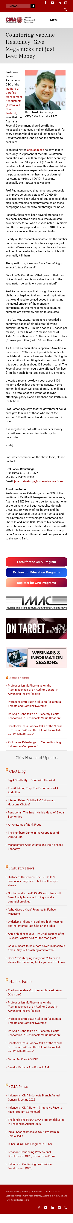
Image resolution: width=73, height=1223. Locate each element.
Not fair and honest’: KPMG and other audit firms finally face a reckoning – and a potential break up (34, 897)
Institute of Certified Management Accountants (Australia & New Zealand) (14, 101)
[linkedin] (59, 2)
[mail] (65, 2)
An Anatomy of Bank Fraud (24, 824)
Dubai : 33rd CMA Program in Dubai (30, 1144)
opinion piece (35, 150)
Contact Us (36, 1191)
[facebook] (45, 2)
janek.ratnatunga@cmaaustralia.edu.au (38, 481)
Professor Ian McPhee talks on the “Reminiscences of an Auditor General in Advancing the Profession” (33, 689)
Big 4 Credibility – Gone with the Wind (31, 780)
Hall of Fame (20, 981)
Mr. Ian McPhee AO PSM (23, 1059)
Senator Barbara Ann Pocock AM (28, 1067)
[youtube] (52, 2)
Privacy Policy (12, 1191)
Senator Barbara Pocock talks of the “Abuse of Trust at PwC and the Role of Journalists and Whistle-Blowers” (35, 730)
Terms (25, 1191)
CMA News (18, 1086)
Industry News (21, 868)
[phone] (65, 9)
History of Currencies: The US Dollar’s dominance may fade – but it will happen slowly (33, 881)
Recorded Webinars (19, 677)
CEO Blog (17, 771)
